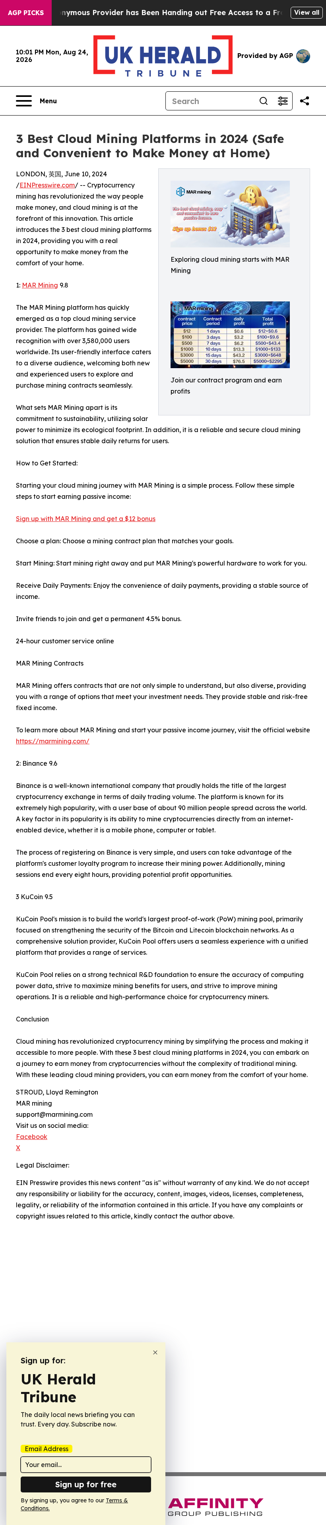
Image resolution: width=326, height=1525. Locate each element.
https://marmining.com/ (52, 741)
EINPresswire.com (47, 185)
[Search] (263, 101)
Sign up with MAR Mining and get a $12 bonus (85, 519)
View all (306, 12)
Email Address (46, 1449)
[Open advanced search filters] (282, 101)
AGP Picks (26, 13)
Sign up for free (85, 1484)
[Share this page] (304, 101)
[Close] (155, 1352)
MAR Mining (40, 285)
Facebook (31, 1137)
